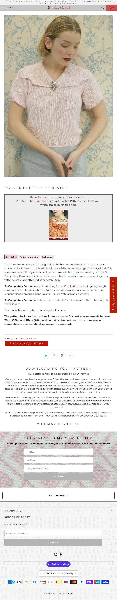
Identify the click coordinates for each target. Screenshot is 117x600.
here (74, 204)
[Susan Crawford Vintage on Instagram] (55, 554)
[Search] (103, 8)
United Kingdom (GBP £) (56, 573)
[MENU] (1, 8)
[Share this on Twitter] (46, 355)
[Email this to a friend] (70, 355)
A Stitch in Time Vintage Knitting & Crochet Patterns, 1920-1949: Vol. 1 (58, 201)
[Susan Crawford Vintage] (58, 8)
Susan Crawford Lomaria (70, 286)
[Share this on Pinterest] (62, 355)
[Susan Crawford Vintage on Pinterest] (61, 554)
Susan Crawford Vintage (62, 593)
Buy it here (58, 239)
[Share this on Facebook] (54, 355)
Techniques (47, 257)
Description (11, 257)
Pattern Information (29, 257)
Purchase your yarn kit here (26, 343)
